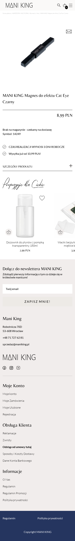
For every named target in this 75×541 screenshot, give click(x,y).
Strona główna (7, 13)
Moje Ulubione (12, 407)
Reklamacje (9, 433)
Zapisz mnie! (37, 301)
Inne (38, 13)
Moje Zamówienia (13, 400)
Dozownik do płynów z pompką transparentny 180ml (25, 244)
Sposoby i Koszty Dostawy (18, 454)
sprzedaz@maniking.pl (16, 344)
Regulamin (9, 486)
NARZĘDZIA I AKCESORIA (20, 13)
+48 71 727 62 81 (13, 337)
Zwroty (7, 440)
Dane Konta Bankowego (17, 460)
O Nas (6, 479)
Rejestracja (9, 414)
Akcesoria (32, 13)
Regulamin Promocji (15, 493)
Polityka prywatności (15, 500)
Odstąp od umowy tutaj (17, 446)
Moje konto (10, 394)
